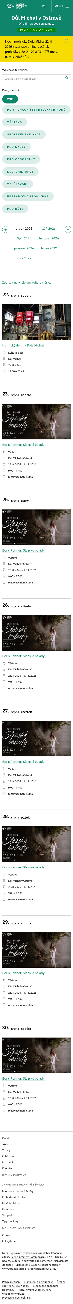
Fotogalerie (9, 1241)
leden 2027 (49, 248)
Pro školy (16, 147)
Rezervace (8, 1209)
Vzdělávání (17, 184)
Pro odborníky (21, 159)
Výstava (14, 122)
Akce (5, 1144)
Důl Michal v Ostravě (36, 17)
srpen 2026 (24, 228)
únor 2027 (24, 258)
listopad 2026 (49, 238)
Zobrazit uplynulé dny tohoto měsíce (26, 282)
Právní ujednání (11, 1282)
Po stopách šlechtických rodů (36, 109)
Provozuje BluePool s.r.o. (16, 1297)
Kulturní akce (20, 171)
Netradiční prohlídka (28, 196)
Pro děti (15, 209)
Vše (10, 99)
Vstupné (7, 1215)
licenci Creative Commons (26, 1257)
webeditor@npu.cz (13, 1293)
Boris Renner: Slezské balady (23, 444)
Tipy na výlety (10, 1221)
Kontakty (7, 1168)
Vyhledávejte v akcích (15, 70)
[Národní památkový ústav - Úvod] (17, 6)
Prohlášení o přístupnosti (39, 1282)
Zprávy (6, 1150)
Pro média (8, 1162)
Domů (6, 1138)
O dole (6, 1235)
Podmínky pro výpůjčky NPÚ (34, 1289)
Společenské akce (24, 134)
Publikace (8, 1156)
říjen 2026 (24, 238)
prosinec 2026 (24, 248)
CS (44, 6)
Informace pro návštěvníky (17, 1191)
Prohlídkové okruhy (13, 1197)
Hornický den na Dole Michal (23, 345)
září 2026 (49, 228)
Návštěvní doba (11, 1203)
